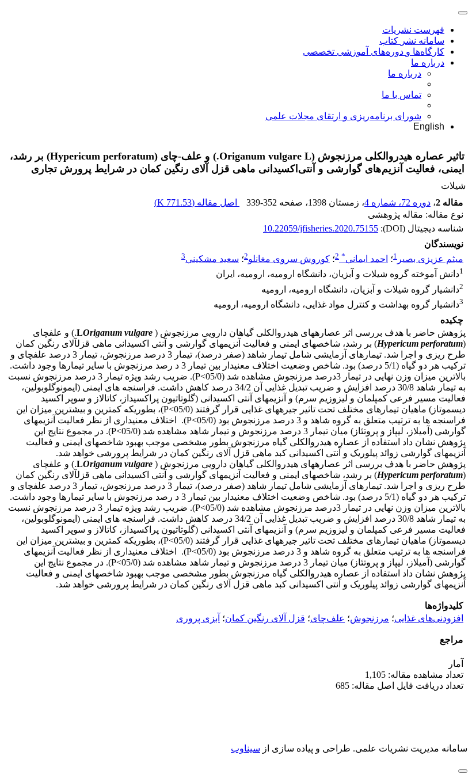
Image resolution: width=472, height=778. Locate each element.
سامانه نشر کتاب (411, 40)
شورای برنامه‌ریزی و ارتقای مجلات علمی (343, 116)
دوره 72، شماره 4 (397, 202)
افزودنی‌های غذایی (428, 618)
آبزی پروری (198, 618)
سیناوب (245, 748)
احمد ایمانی (364, 259)
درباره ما (427, 62)
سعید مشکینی (212, 259)
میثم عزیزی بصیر (430, 259)
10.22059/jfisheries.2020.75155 (320, 228)
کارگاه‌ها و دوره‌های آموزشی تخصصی (373, 51)
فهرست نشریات (413, 30)
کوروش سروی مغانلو (289, 259)
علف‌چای (327, 618)
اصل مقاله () (196, 202)
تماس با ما (401, 95)
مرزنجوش (369, 618)
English (428, 126)
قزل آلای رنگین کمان (265, 618)
